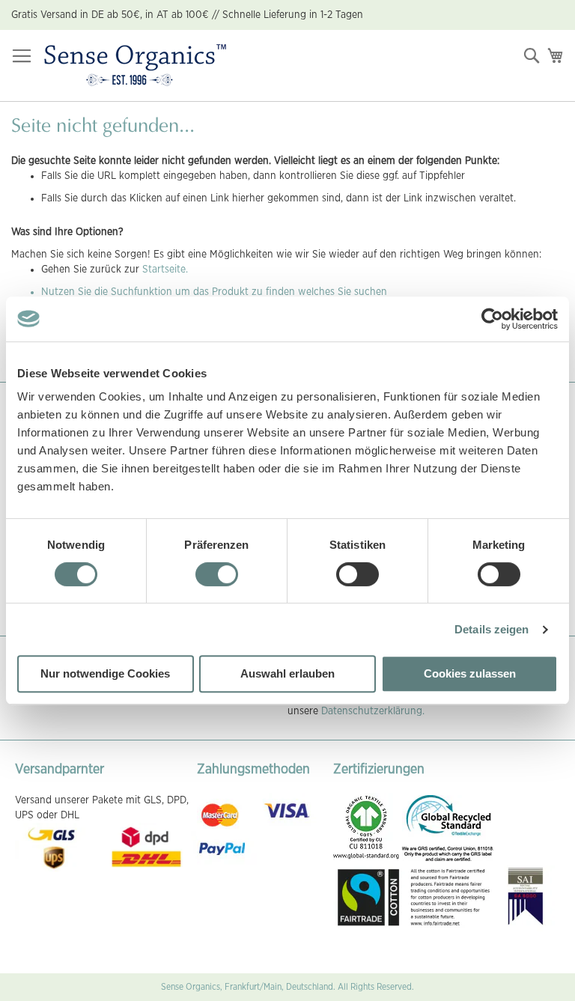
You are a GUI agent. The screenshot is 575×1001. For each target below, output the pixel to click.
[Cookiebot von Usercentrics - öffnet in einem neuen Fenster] (492, 319)
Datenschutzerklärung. (373, 711)
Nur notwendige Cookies (105, 673)
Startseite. (165, 269)
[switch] (216, 576)
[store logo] (135, 65)
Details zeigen (491, 629)
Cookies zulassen (470, 673)
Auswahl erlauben (287, 673)
